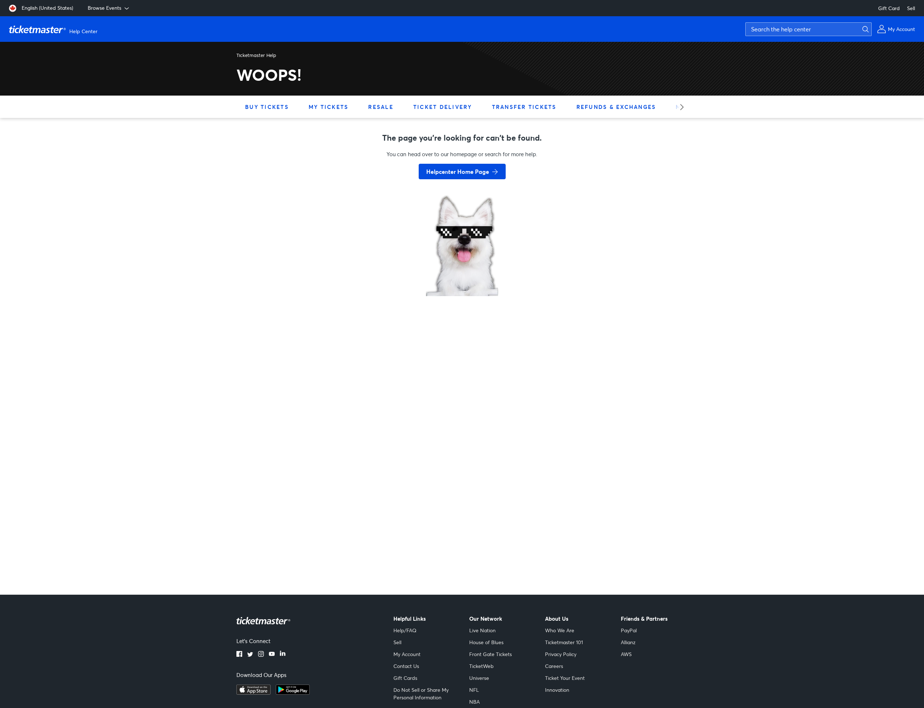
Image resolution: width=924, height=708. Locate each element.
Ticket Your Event (565, 677)
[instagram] (261, 654)
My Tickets (329, 106)
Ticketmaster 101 (564, 642)
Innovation (557, 689)
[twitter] (250, 654)
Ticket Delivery (442, 106)
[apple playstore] (253, 692)
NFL (474, 689)
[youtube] (272, 654)
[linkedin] (283, 654)
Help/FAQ (405, 630)
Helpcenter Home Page (457, 171)
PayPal (629, 630)
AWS (626, 654)
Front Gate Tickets (490, 654)
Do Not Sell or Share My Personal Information (421, 693)
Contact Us (406, 666)
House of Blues (486, 642)
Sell (911, 8)
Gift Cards (405, 677)
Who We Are (559, 630)
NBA (474, 701)
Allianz (628, 642)
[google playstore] (293, 692)
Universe (479, 677)
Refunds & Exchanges (616, 106)
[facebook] (239, 654)
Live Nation (482, 630)
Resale (380, 106)
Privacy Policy (560, 654)
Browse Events (104, 7)
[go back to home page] (462, 270)
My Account (406, 654)
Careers (554, 666)
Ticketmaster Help (256, 55)
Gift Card (889, 8)
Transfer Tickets (524, 106)
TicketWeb (481, 666)
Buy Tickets (267, 106)
